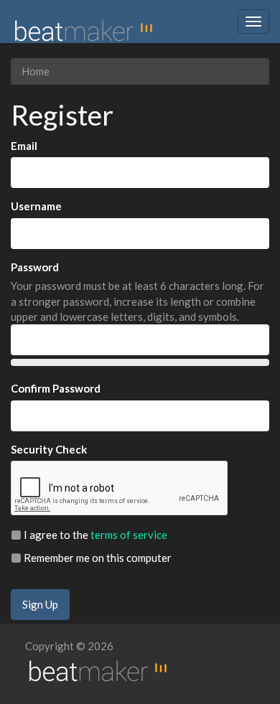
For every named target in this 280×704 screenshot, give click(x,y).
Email (24, 145)
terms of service (128, 534)
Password (35, 267)
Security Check (49, 449)
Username (36, 206)
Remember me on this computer (97, 557)
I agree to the (94, 534)
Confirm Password (56, 388)
